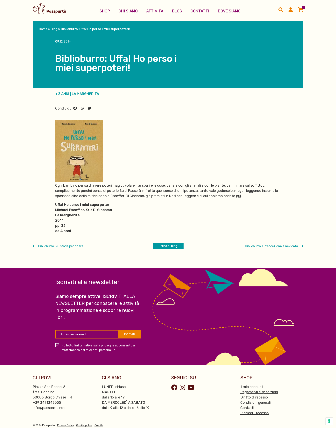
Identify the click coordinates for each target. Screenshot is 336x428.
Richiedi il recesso (254, 413)
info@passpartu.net (49, 408)
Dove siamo (229, 11)
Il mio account (251, 387)
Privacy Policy (65, 425)
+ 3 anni (62, 94)
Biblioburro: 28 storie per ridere (60, 246)
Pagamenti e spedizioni (259, 392)
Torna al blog (168, 246)
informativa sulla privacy (93, 345)
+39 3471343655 (47, 402)
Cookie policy (84, 425)
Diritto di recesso (254, 397)
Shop (105, 11)
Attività (154, 11)
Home (43, 29)
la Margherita (85, 94)
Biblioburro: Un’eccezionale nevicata (272, 246)
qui (238, 196)
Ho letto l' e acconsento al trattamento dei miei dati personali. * (98, 348)
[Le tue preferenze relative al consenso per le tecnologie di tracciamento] (329, 421)
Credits (98, 425)
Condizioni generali (255, 402)
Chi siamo (128, 11)
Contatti (200, 11)
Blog (177, 11)
